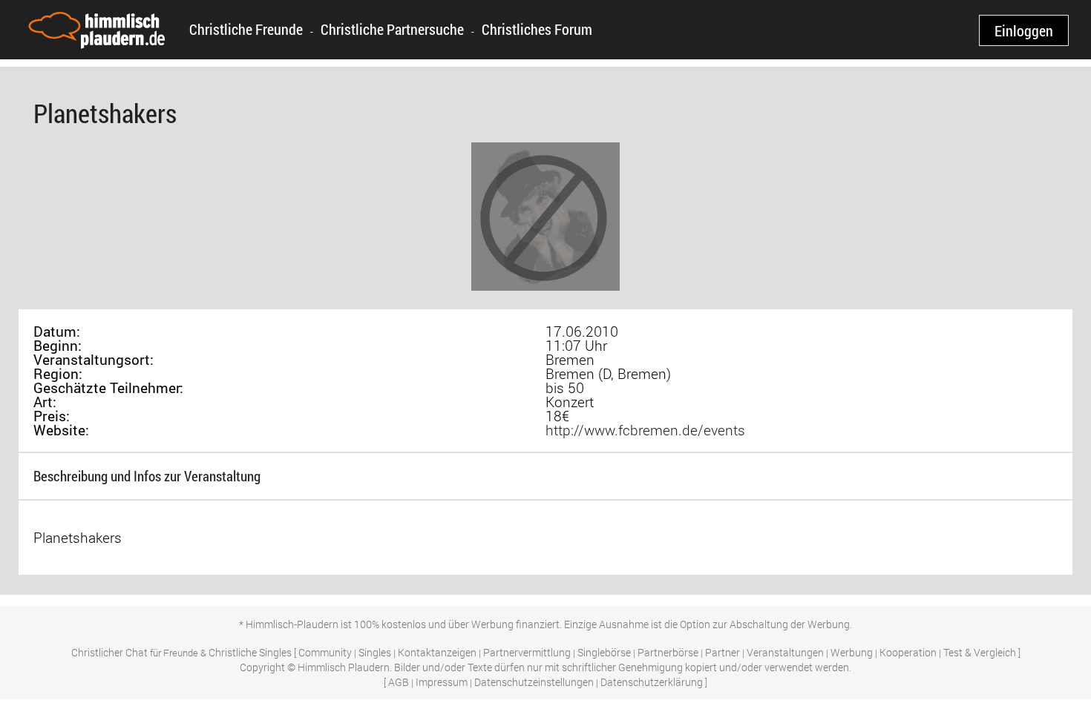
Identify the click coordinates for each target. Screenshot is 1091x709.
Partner (722, 652)
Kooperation (908, 652)
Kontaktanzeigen (437, 652)
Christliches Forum (537, 29)
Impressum (442, 682)
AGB (398, 682)
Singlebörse (604, 652)
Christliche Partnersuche (392, 29)
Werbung (851, 652)
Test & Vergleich (979, 652)
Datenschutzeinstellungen (534, 682)
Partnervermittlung (527, 652)
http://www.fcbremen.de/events (645, 430)
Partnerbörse (668, 652)
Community (325, 652)
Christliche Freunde (246, 29)
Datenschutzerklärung (651, 682)
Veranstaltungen (785, 652)
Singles (374, 652)
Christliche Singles (250, 652)
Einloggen (1024, 30)
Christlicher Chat (109, 652)
